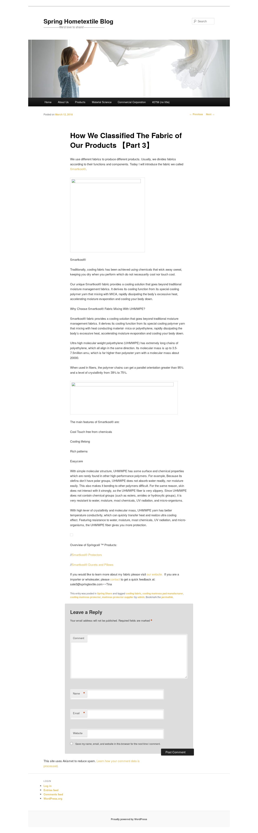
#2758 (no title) (161, 102)
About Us (63, 102)
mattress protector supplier (118, 597)
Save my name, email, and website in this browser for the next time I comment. (117, 743)
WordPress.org (53, 798)
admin (141, 597)
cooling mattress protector (85, 597)
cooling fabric (133, 593)
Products (80, 102)
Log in (48, 786)
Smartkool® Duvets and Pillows (92, 564)
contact (115, 579)
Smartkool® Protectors (87, 555)
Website (77, 733)
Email (79, 713)
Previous (196, 114)
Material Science (101, 102)
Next (210, 114)
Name (79, 693)
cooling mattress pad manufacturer (163, 593)
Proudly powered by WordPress (129, 819)
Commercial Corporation (132, 102)
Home (48, 102)
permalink (167, 597)
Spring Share (104, 593)
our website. (155, 574)
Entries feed (51, 790)
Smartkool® (78, 169)
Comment (78, 638)
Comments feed (53, 794)
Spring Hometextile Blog (78, 21)
